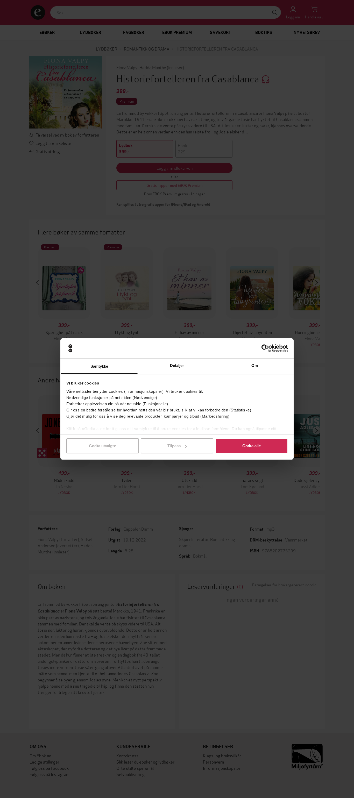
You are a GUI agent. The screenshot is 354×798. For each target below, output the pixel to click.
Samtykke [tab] (99, 366)
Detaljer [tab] (177, 365)
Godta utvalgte (102, 446)
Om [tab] (254, 365)
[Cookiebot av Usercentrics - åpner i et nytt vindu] (265, 348)
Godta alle (251, 446)
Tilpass (174, 446)
